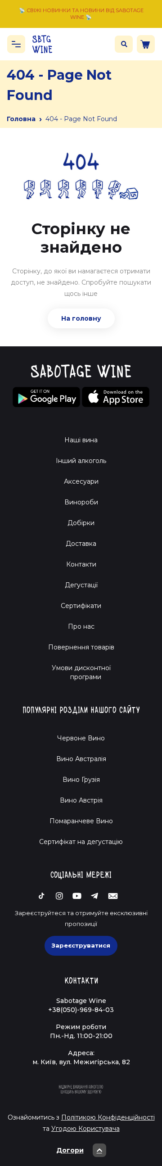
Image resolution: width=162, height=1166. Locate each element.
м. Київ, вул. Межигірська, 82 (81, 1062)
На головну (81, 318)
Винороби (81, 502)
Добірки (81, 523)
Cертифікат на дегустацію (81, 842)
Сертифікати (81, 606)
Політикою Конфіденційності (108, 1117)
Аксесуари (81, 481)
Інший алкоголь (81, 461)
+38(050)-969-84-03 (81, 1010)
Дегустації (81, 585)
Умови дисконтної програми (81, 672)
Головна (21, 119)
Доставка (81, 544)
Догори (70, 1150)
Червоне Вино (81, 738)
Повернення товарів (81, 647)
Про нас (81, 626)
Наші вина (81, 440)
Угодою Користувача (85, 1129)
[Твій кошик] (146, 44)
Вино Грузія (81, 780)
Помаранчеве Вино (81, 821)
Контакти (81, 564)
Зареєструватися (81, 945)
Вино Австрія (81, 800)
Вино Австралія (81, 759)
